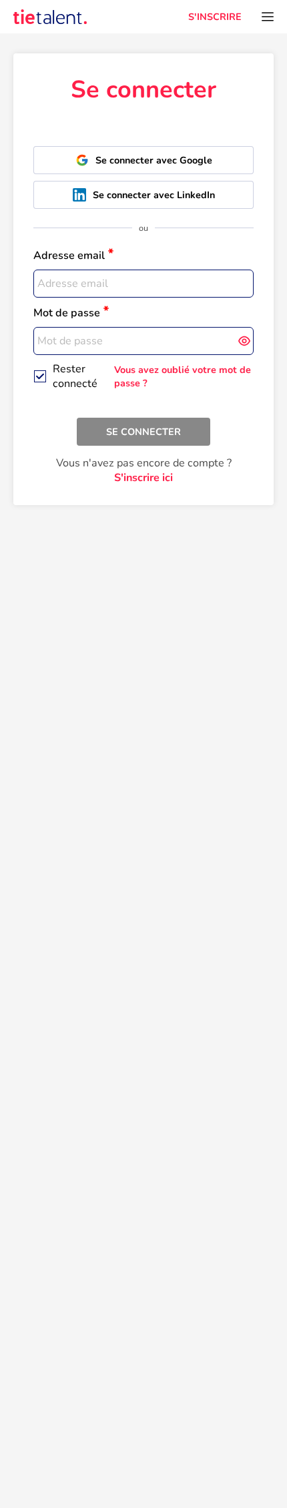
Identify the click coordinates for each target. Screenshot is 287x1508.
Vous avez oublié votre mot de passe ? (182, 376)
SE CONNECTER (143, 431)
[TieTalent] (50, 16)
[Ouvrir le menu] (268, 17)
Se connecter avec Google (153, 160)
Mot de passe (66, 313)
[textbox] (143, 284)
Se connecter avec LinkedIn (154, 195)
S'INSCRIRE (215, 16)
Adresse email (69, 255)
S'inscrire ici (143, 477)
